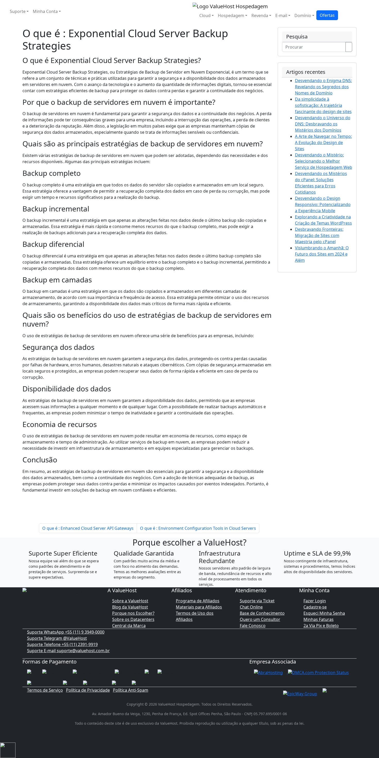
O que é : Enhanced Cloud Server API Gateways (88, 528)
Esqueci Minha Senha (324, 613)
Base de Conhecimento (262, 613)
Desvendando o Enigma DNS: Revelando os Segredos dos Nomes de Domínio (323, 87)
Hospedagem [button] (231, 15)
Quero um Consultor (260, 619)
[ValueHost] (230, 6)
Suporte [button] (18, 11)
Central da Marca (129, 625)
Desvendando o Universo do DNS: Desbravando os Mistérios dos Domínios (322, 124)
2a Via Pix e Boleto (321, 625)
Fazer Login (314, 601)
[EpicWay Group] (300, 693)
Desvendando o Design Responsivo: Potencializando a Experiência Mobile (323, 204)
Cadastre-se (315, 607)
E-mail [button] (281, 15)
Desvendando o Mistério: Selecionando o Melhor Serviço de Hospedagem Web (323, 161)
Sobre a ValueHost (130, 601)
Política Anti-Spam (130, 690)
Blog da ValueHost (130, 607)
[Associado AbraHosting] (268, 672)
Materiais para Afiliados (199, 607)
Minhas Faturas (318, 619)
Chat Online (251, 607)
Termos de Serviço (45, 690)
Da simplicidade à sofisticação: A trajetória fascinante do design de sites (323, 105)
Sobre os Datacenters (133, 619)
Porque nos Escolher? (133, 613)
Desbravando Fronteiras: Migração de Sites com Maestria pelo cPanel (319, 235)
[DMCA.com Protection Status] (318, 672)
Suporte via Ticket (257, 601)
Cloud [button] (205, 15)
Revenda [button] (259, 15)
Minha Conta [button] (45, 11)
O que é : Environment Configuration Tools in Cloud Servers (198, 528)
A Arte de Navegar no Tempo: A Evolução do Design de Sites (323, 142)
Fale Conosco (253, 625)
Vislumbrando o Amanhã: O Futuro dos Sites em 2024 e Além (322, 254)
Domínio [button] (302, 15)
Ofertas (327, 15)
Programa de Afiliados (197, 601)
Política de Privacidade (88, 690)
